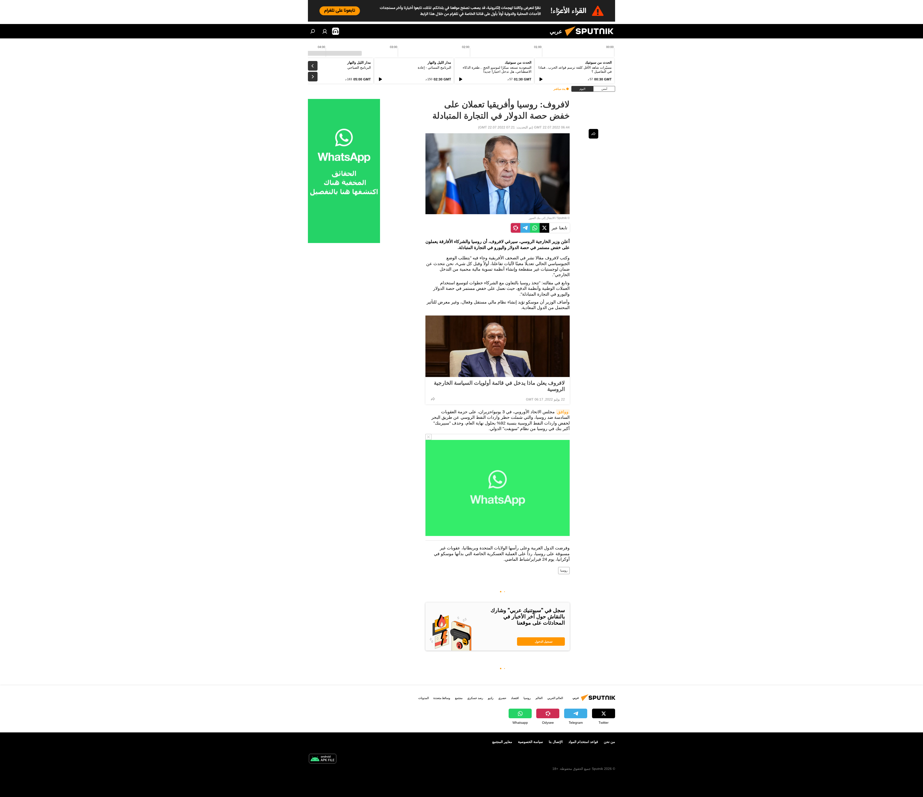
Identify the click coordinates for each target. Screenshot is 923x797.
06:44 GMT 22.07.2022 (552, 127)
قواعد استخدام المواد (583, 742)
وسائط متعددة (441, 698)
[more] (433, 399)
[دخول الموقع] (325, 31)
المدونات (423, 698)
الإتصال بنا (556, 742)
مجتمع (458, 698)
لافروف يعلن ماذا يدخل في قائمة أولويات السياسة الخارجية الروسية (499, 386)
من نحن (609, 742)
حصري (502, 698)
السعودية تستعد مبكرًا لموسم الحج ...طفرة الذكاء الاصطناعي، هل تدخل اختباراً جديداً (497, 69)
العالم (539, 698)
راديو (490, 698)
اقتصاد (515, 698)
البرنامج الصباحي (359, 67)
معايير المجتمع (502, 742)
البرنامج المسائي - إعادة (434, 67)
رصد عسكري (475, 698)
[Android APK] (322, 759)
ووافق (562, 411)
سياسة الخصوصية (530, 742)
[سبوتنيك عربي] (591, 37)
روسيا (564, 570)
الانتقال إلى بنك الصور (542, 218)
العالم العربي (555, 698)
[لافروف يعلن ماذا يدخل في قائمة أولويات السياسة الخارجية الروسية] (497, 346)
